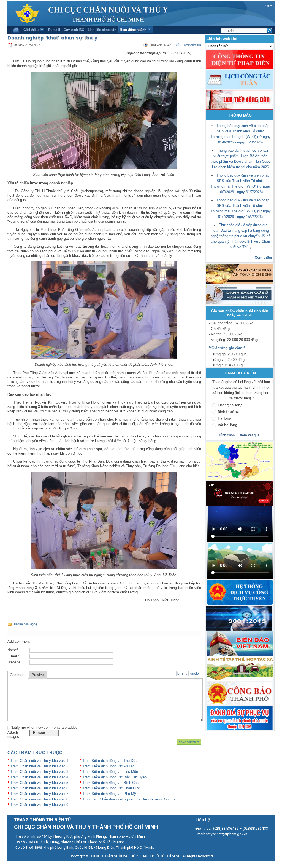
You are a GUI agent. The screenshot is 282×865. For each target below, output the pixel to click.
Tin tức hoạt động (25, 624)
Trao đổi (54, 30)
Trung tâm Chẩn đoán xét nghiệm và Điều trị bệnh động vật (129, 799)
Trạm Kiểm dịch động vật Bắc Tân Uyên (114, 777)
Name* (12, 650)
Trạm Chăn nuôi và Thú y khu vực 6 (39, 788)
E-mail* (13, 656)
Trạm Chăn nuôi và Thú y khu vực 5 (39, 783)
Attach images (13, 734)
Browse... (40, 733)
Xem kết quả (249, 435)
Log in (268, 5)
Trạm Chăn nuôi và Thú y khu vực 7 (39, 794)
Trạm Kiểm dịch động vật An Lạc (108, 766)
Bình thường (228, 412)
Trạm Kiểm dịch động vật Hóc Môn (110, 772)
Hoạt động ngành (133, 30)
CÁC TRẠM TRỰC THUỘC (35, 752)
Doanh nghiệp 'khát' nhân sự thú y (52, 38)
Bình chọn (227, 435)
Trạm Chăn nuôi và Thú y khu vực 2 (39, 766)
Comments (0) (191, 45)
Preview (38, 675)
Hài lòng (224, 419)
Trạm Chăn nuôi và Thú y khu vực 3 (39, 772)
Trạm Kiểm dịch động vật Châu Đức (111, 788)
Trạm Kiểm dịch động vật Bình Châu (111, 783)
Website (13, 662)
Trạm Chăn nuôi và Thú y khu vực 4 (39, 777)
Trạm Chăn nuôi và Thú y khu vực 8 (39, 799)
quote (194, 673)
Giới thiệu (31, 30)
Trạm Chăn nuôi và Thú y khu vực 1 (39, 761)
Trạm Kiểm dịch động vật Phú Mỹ (109, 794)
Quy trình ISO (74, 30)
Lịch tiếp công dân (102, 30)
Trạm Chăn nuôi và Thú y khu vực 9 (39, 805)
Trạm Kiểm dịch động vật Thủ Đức (110, 761)
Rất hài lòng (227, 425)
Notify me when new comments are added (43, 727)
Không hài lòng (230, 405)
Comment (17, 675)
